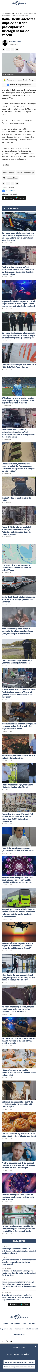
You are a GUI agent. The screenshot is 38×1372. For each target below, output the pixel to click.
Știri (13, 13)
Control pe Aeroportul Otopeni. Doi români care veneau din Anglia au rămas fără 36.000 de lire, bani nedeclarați (17, 817)
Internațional (15, 1323)
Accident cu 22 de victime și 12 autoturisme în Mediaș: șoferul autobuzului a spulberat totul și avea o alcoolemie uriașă (18, 433)
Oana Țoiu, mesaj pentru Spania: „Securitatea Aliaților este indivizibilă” (18, 849)
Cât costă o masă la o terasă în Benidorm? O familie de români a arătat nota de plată (19, 1072)
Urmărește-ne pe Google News (20, 85)
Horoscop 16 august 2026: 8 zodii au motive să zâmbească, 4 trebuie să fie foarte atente (18, 1197)
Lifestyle (32, 1323)
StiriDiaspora (6, 13)
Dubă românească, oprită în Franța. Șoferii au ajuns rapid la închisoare (17, 661)
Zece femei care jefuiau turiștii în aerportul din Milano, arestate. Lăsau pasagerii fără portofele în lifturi (17, 631)
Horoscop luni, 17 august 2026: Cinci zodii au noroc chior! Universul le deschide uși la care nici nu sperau (17, 879)
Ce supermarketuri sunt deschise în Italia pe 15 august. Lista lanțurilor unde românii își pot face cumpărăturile (18, 1228)
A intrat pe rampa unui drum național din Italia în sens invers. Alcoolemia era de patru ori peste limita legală (18, 1165)
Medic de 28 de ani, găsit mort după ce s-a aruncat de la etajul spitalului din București (18, 599)
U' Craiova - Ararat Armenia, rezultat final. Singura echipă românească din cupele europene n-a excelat (18, 400)
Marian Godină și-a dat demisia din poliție (16, 499)
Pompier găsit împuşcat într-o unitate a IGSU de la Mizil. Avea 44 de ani (19, 365)
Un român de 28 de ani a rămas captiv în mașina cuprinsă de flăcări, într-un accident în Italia (19, 1040)
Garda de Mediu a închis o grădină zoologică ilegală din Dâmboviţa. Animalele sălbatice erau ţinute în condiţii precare (16, 530)
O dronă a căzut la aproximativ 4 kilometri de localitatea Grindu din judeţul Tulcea (16, 567)
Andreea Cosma (16, 42)
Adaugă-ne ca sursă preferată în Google (20, 80)
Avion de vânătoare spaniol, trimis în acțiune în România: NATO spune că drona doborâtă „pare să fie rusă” (17, 945)
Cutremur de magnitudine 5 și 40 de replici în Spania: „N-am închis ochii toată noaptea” (17, 1104)
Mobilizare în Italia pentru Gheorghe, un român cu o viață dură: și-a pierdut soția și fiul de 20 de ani (19, 726)
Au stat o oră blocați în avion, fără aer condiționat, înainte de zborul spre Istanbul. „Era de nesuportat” (18, 1009)
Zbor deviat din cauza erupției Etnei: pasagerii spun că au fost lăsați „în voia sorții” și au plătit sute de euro (18, 977)
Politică (5, 1323)
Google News (10, 191)
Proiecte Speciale (19, 1334)
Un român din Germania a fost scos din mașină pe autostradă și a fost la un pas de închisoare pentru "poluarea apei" (18, 335)
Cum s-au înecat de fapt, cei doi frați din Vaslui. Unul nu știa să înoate (17, 786)
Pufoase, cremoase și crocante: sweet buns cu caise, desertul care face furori (19, 1134)
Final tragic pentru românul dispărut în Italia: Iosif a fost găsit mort (18, 756)
